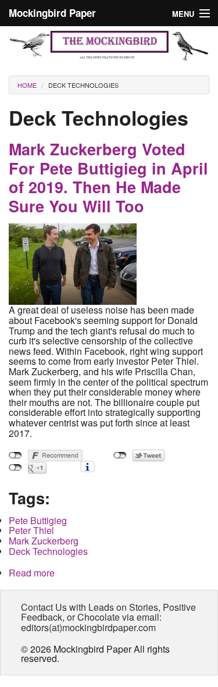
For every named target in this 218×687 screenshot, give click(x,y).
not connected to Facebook (15, 455)
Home (27, 85)
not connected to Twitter (120, 455)
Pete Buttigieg (38, 520)
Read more (32, 572)
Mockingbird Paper (52, 13)
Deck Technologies (83, 85)
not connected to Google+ (15, 467)
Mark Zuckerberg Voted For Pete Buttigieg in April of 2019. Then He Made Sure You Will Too (108, 177)
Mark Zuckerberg (43, 540)
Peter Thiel (31, 530)
